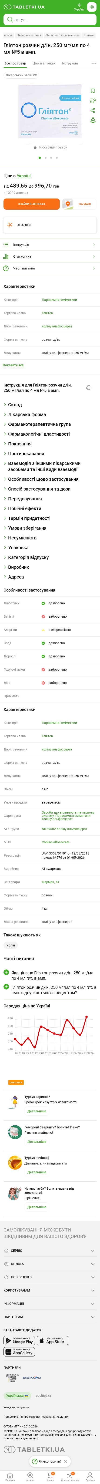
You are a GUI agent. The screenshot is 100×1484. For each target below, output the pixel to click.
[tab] (15, 63)
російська (43, 1395)
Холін (11, 945)
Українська (15, 1395)
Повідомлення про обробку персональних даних (35, 1416)
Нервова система (29, 35)
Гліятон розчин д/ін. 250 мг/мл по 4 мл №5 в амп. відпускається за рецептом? (54, 990)
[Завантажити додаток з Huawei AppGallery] (19, 1351)
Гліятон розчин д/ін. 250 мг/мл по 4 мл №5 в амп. (46, 48)
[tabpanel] (50, 406)
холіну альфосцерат (57, 326)
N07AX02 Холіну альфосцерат (64, 829)
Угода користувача (16, 1407)
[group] (50, 184)
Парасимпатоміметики (62, 35)
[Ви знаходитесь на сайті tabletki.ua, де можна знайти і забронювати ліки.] (24, 7)
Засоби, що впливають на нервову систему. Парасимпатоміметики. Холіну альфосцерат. (68, 816)
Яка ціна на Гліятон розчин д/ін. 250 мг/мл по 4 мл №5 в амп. (52, 975)
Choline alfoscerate (56, 842)
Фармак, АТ (50, 882)
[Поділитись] (93, 110)
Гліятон (88, 35)
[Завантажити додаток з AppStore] (52, 1340)
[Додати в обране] (93, 91)
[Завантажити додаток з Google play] (19, 1340)
